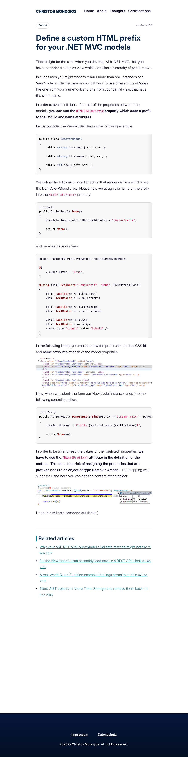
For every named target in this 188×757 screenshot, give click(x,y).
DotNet (42, 25)
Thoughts (117, 11)
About (102, 11)
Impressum (79, 734)
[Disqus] (94, 666)
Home (89, 11)
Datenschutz (107, 734)
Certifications (139, 11)
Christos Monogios (56, 11)
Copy (146, 137)
